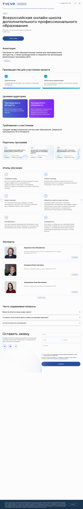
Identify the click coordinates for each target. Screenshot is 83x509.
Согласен (73, 504)
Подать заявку (13, 38)
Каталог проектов (11, 8)
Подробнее (75, 257)
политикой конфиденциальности (60, 358)
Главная (4, 8)
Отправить (61, 364)
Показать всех (41, 297)
